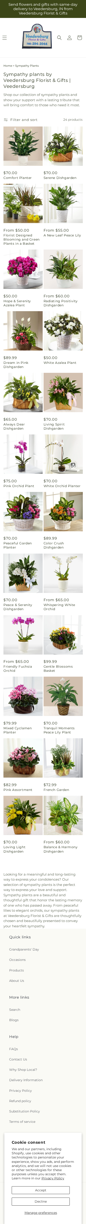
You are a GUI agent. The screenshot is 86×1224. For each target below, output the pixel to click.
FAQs (13, 1049)
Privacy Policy (53, 1178)
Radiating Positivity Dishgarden (61, 303)
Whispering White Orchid (59, 607)
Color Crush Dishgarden (54, 545)
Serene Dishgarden (60, 178)
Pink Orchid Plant (18, 486)
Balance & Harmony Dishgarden (61, 849)
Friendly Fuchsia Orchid (17, 668)
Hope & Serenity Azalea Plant (17, 303)
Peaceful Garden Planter (17, 545)
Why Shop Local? (23, 1070)
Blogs (14, 1020)
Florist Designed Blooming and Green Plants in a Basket (21, 239)
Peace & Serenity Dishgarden (17, 607)
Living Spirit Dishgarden (54, 426)
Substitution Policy (24, 1111)
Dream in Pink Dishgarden (15, 365)
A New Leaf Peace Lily (62, 235)
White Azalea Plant (60, 363)
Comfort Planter (17, 178)
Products (16, 970)
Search (14, 1010)
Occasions (17, 960)
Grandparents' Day (24, 949)
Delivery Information (26, 1080)
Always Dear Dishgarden (14, 426)
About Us (16, 981)
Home (7, 65)
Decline (41, 1201)
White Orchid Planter (62, 486)
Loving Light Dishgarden (14, 849)
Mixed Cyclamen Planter (17, 730)
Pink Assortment (18, 790)
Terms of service (22, 1122)
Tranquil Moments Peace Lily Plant (59, 730)
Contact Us (18, 1059)
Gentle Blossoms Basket (58, 668)
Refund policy (20, 1101)
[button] (59, 38)
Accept (40, 1190)
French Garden (56, 790)
